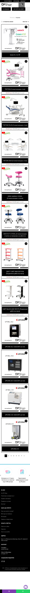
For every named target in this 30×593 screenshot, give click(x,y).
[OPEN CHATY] (26, 587)
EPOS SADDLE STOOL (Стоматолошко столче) (15, 197)
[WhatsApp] (23, 591)
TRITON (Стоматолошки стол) (15, 89)
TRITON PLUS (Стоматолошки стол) (15, 125)
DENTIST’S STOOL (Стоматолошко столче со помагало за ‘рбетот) (15, 235)
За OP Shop (4, 493)
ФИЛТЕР (25, 21)
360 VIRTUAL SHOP (18, 9)
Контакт (3, 504)
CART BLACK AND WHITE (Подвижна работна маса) (15, 310)
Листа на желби (26, 27)
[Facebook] (2, 561)
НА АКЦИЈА (6, 9)
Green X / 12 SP (15, 55)
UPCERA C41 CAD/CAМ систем (15, 415)
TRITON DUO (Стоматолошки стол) (15, 161)
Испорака (3, 516)
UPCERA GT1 (15, 449)
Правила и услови (6, 501)
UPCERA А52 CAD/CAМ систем (15, 347)
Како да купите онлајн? (7, 511)
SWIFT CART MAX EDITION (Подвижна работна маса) (15, 272)
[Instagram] (4, 561)
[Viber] (9, 591)
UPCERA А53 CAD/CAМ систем (15, 381)
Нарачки (3, 529)
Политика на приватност (7, 496)
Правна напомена (6, 498)
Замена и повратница (7, 519)
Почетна (12, 17)
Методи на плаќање (6, 513)
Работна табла (5, 526)
